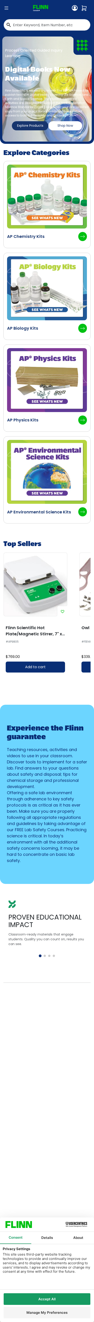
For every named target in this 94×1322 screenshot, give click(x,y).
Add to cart (35, 667)
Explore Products (30, 125)
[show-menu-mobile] (6, 8)
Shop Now (65, 125)
